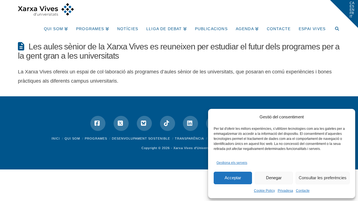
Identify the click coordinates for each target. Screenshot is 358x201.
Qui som (72, 138)
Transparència (189, 138)
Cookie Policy (264, 191)
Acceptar (233, 177)
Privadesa (285, 191)
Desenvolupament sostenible (141, 138)
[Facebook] (97, 123)
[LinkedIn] (190, 123)
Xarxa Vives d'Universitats (194, 148)
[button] (344, 14)
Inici (55, 138)
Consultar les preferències (323, 177)
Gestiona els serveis (231, 163)
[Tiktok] (167, 123)
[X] (121, 123)
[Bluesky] (144, 123)
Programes (96, 138)
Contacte (303, 191)
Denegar (274, 177)
